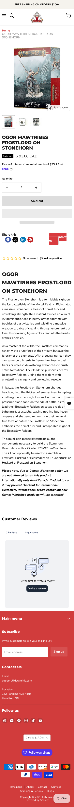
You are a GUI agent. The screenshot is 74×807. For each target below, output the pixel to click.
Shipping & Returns (31, 791)
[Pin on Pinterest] (30, 240)
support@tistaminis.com (17, 680)
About (30, 787)
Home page (15, 787)
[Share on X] (15, 240)
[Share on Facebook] (8, 240)
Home (6, 30)
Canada (35, 737)
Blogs (50, 791)
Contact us (58, 239)
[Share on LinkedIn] (23, 240)
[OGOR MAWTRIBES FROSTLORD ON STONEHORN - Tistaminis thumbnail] (8, 121)
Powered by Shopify (37, 800)
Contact (42, 787)
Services (56, 787)
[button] (37, 213)
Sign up (59, 652)
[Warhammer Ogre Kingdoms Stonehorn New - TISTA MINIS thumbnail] (22, 121)
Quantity (7, 178)
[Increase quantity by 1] (36, 187)
